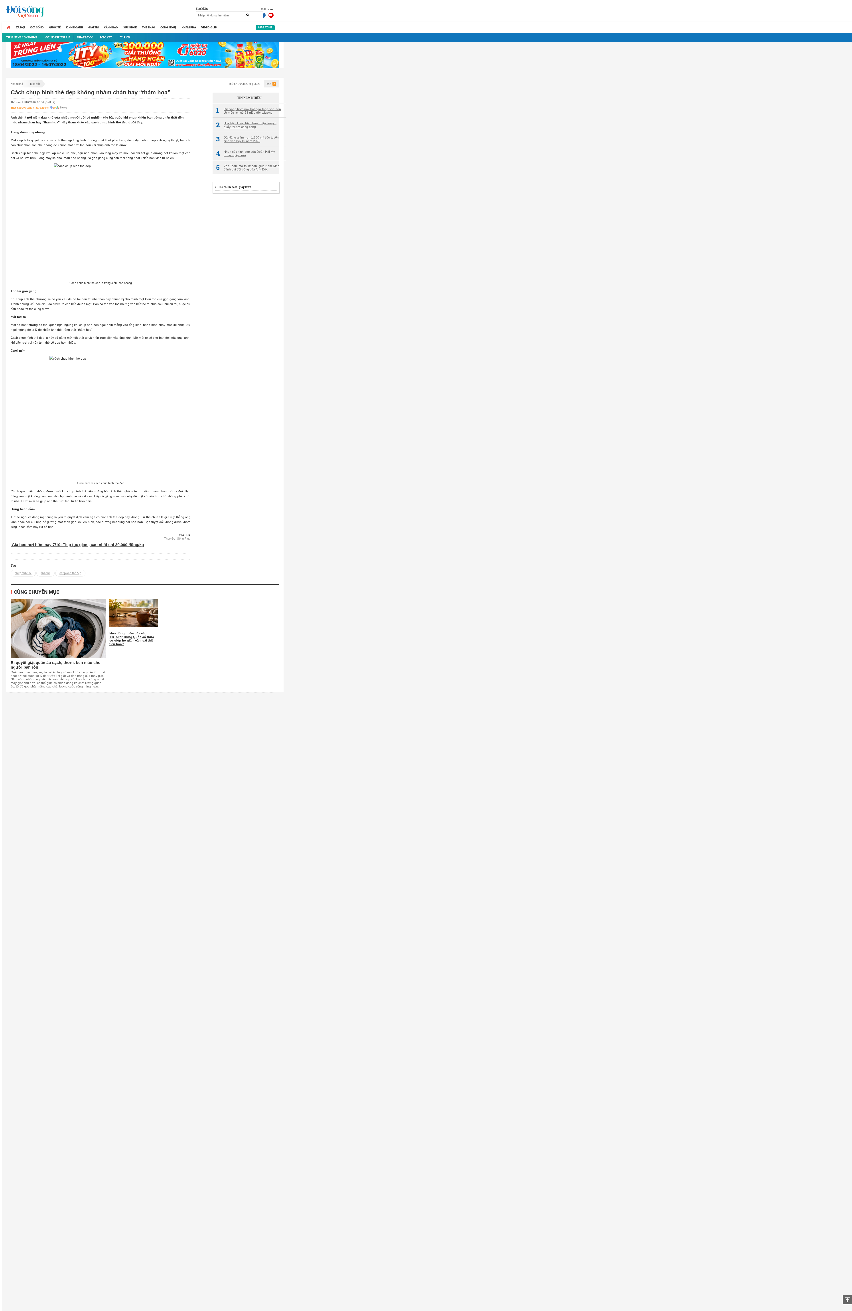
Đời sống (37, 27)
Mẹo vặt (35, 83)
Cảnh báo (111, 27)
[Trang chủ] (8, 27)
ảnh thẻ (45, 573)
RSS (268, 83)
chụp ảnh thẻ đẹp (70, 573)
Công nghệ (168, 27)
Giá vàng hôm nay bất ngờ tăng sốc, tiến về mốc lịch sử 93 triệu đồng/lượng (248, 110)
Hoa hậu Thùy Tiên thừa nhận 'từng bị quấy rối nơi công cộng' (246, 125)
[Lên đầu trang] (847, 1299)
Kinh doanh (74, 27)
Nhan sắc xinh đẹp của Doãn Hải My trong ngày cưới (245, 153)
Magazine (265, 27)
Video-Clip (209, 27)
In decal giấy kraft (239, 187)
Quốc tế (55, 27)
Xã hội (20, 27)
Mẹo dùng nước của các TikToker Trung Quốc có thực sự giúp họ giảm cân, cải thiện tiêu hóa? (132, 639)
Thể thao (148, 27)
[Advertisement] (246, 264)
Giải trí (93, 27)
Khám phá (189, 27)
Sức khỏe (130, 27)
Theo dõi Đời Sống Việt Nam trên (30, 107)
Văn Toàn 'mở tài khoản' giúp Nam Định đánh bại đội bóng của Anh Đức (247, 167)
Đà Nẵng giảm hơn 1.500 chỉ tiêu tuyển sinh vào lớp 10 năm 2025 (247, 139)
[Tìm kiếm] (247, 15)
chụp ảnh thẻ (23, 573)
